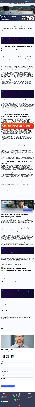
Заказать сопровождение (5, 19)
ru (30, 1)
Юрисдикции (30, 397)
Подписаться (5, 401)
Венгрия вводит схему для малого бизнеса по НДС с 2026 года (11, 264)
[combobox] (3, 372)
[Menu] (33, 1)
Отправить (8, 385)
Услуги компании (30, 396)
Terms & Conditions (19, 404)
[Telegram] (23, 18)
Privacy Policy (15, 404)
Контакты (30, 398)
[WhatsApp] (28, 18)
